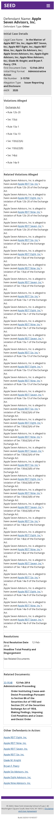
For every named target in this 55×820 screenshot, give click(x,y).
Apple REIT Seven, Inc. (30, 226)
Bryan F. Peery (11, 766)
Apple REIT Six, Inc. (28, 184)
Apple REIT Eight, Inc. (29, 198)
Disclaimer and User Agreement (36, 810)
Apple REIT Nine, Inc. (29, 212)
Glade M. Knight (12, 760)
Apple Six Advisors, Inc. (16, 771)
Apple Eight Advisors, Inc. (17, 777)
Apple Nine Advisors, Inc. (17, 783)
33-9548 (8, 682)
